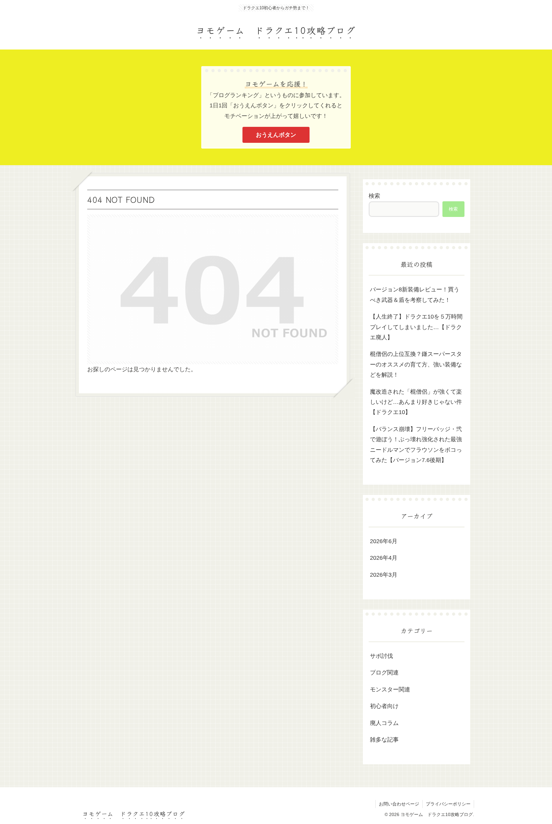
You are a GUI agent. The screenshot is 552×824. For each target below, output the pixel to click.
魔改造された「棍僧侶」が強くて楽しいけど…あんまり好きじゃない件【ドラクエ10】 (416, 402)
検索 (374, 196)
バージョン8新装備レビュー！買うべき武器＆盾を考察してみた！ (414, 294)
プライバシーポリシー (448, 803)
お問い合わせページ (399, 803)
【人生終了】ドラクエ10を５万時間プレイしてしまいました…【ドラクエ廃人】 (416, 327)
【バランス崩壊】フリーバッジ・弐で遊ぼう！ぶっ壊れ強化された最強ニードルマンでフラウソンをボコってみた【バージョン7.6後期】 (416, 444)
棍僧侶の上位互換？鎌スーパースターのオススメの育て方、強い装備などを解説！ (416, 364)
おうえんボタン (276, 135)
